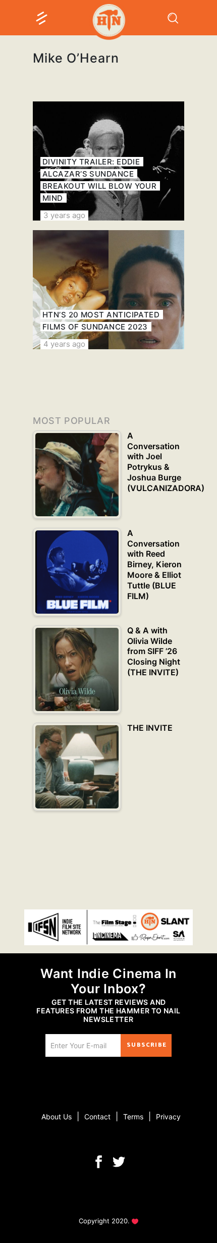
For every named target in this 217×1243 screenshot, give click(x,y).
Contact (97, 1116)
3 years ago (64, 215)
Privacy (168, 1116)
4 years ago (64, 344)
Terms (133, 1116)
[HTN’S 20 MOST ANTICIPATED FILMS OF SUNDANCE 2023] (108, 289)
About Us (56, 1116)
